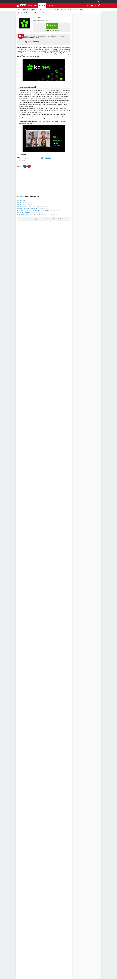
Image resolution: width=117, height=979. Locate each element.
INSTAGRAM (56, 9)
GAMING (24, 9)
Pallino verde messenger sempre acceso (29, 214)
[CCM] (21, 5)
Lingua (98, 1)
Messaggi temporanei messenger (27, 208)
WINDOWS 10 (49, 9)
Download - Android (37, 212)
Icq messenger (21, 206)
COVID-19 (18, 9)
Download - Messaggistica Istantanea (38, 206)
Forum (30, 5)
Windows (48, 158)
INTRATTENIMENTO (31, 9)
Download (42, 5)
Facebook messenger (23, 212)
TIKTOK (69, 9)
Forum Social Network (50, 214)
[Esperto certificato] (38, 42)
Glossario (50, 5)
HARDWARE (81, 9)
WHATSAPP (63, 9)
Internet (31, 12)
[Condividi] (25, 166)
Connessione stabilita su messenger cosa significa (32, 210)
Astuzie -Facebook (44, 208)
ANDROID (40, 9)
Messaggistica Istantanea (42, 12)
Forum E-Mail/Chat (54, 210)
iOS (44, 9)
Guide (35, 5)
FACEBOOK (75, 9)
